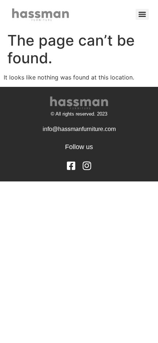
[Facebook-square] (71, 165)
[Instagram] (87, 165)
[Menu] (142, 14)
